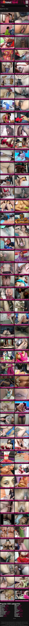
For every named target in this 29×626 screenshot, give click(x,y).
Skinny (1, 607)
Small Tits (2, 605)
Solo (15, 607)
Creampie (16, 613)
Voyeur (1, 615)
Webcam (16, 605)
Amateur (16, 611)
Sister (15, 606)
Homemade (3, 612)
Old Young (2, 613)
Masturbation (3, 611)
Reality (16, 615)
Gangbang (17, 616)
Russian (2, 610)
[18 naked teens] (9, 3)
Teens (16, 609)
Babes (1, 616)
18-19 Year (2, 606)
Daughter (2, 609)
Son (15, 612)
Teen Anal (16, 610)
